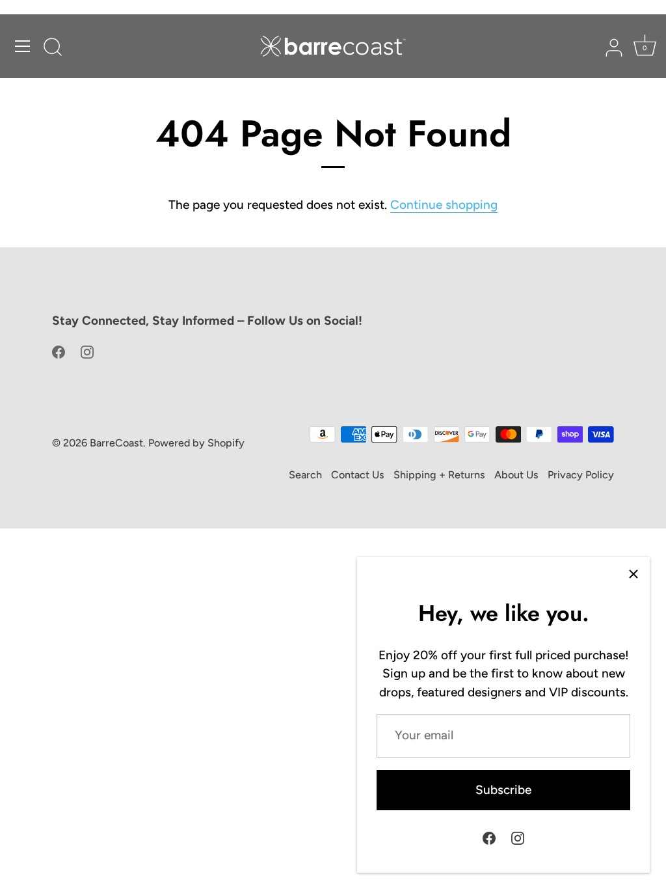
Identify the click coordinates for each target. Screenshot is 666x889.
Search (305, 475)
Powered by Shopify (196, 443)
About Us (516, 475)
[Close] (633, 573)
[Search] (52, 48)
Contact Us (357, 475)
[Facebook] (489, 837)
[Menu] (22, 46)
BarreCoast (116, 443)
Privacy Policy (581, 475)
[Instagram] (517, 837)
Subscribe (503, 789)
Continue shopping (444, 204)
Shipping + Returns (439, 475)
